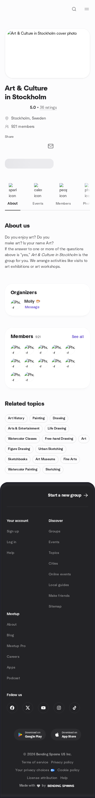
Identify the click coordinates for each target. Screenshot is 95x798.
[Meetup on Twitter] (27, 707)
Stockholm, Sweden (28, 118)
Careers (13, 656)
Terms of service (35, 762)
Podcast (13, 678)
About (12, 624)
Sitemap (55, 606)
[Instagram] (59, 707)
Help (10, 553)
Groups (55, 531)
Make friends (59, 596)
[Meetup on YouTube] (43, 707)
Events (54, 542)
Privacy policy (62, 762)
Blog (10, 635)
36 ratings (48, 108)
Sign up (13, 531)
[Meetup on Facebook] (12, 707)
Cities (53, 563)
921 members (23, 127)
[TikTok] (74, 707)
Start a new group (64, 495)
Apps (11, 667)
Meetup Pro (16, 646)
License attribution (42, 778)
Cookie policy (68, 770)
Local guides (59, 585)
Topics (54, 553)
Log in (12, 542)
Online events (60, 574)
